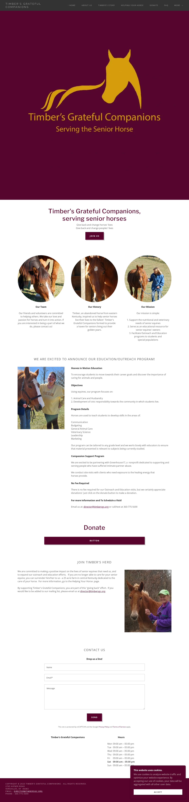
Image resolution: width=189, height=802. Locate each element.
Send (94, 717)
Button (94, 540)
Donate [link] (154, 5)
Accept (158, 792)
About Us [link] (87, 5)
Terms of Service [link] (119, 727)
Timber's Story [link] (106, 5)
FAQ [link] (166, 5)
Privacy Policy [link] (104, 727)
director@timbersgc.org (96, 506)
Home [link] (72, 5)
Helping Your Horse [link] (132, 5)
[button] (178, 5)
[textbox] (94, 667)
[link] (30, 7)
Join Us (94, 236)
